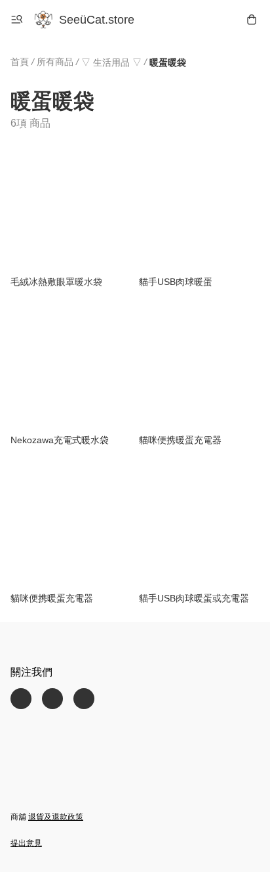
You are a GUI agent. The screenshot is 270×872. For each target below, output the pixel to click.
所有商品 (55, 61)
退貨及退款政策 (55, 816)
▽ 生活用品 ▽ (111, 62)
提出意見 (26, 843)
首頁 (19, 61)
